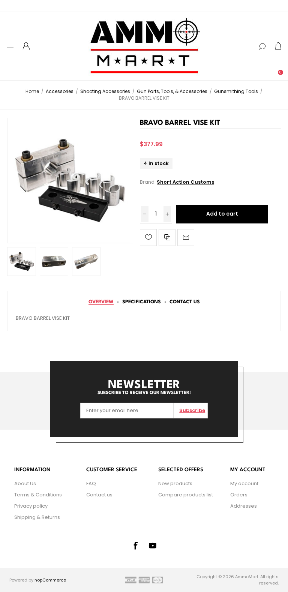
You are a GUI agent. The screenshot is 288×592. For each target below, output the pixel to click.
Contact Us (185, 302)
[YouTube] (152, 545)
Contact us (99, 494)
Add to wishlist (148, 237)
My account (244, 483)
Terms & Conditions (38, 494)
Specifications (141, 302)
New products (175, 483)
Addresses (243, 506)
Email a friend (185, 237)
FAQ (91, 483)
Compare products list (185, 494)
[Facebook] (135, 545)
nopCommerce (50, 580)
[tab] (101, 302)
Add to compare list (167, 237)
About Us (25, 483)
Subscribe (192, 410)
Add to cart (222, 213)
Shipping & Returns (37, 517)
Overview (101, 302)
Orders (239, 494)
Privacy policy (31, 506)
